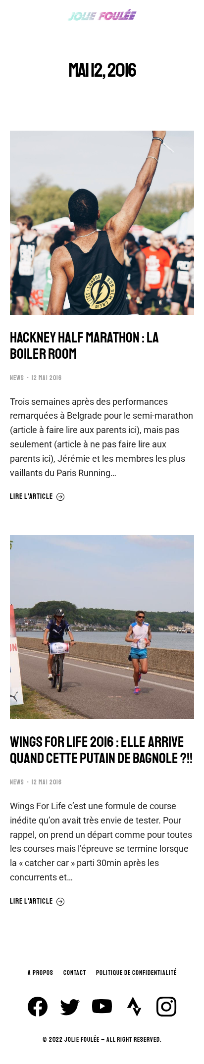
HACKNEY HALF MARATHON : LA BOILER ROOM (84, 346)
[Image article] (102, 223)
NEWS (17, 378)
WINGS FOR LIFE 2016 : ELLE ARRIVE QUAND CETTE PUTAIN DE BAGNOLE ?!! (101, 750)
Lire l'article (31, 496)
